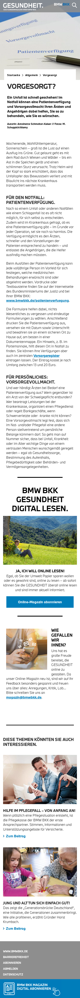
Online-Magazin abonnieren (40, 602)
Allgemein (31, 75)
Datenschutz (13, 974)
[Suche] (74, 6)
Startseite (13, 75)
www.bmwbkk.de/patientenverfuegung (37, 300)
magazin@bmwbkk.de (23, 697)
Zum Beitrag (16, 836)
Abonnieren (12, 963)
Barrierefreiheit (16, 957)
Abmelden (10, 969)
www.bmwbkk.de (15, 951)
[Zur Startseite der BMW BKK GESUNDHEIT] (24, 6)
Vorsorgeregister (46, 355)
